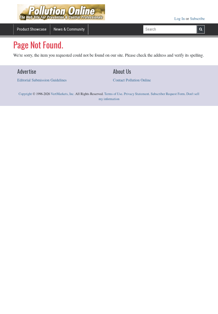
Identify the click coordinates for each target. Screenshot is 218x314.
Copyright (25, 94)
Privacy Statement (136, 94)
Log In (180, 18)
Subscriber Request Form (168, 94)
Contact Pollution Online (132, 79)
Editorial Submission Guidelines (42, 79)
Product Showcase (32, 29)
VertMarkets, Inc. (62, 94)
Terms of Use (113, 94)
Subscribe (197, 18)
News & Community (69, 29)
